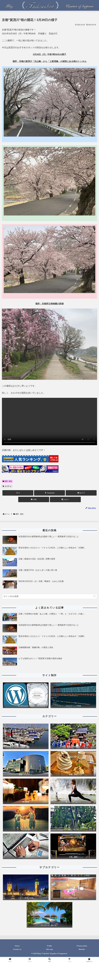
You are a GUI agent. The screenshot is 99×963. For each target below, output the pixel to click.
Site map (49, 949)
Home (17, 946)
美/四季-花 (8, 486)
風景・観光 (8, 481)
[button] (65, 499)
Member (82, 949)
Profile (49, 946)
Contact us (17, 949)
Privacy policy (82, 946)
